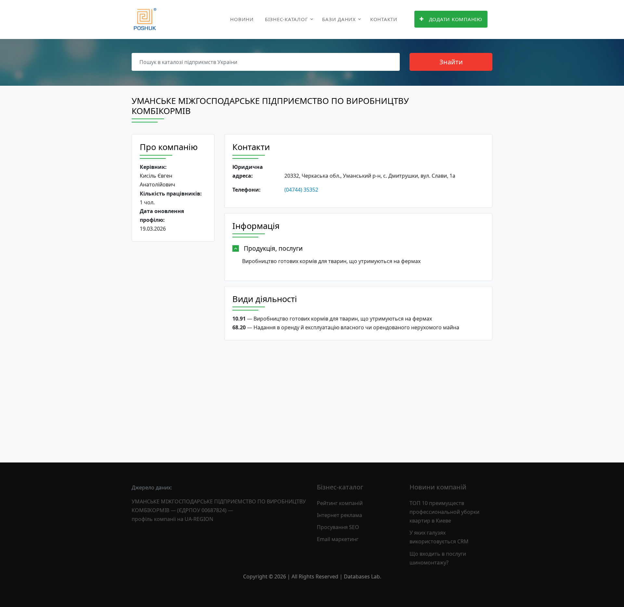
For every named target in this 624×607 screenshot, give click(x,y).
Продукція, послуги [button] (273, 248)
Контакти (383, 19)
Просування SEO (338, 527)
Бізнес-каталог (286, 19)
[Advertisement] (173, 346)
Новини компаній (438, 487)
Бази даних (339, 19)
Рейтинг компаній (340, 503)
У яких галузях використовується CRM (439, 537)
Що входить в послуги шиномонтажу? (438, 558)
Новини (242, 19)
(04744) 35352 (301, 189)
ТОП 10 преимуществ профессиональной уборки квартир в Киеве (444, 512)
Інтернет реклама (339, 515)
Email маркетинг (337, 539)
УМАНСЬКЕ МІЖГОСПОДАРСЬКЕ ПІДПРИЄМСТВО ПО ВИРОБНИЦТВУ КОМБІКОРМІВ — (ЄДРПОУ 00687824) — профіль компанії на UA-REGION (219, 510)
